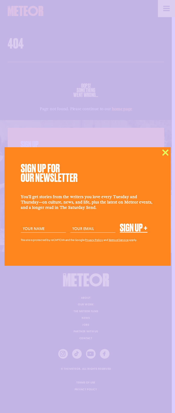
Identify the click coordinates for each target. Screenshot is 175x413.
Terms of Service (119, 240)
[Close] (165, 152)
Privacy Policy (94, 240)
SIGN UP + (133, 228)
